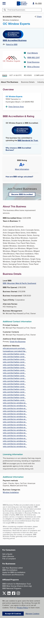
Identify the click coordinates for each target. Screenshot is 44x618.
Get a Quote (15, 75)
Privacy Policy (22, 607)
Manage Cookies (32, 613)
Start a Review (8, 556)
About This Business (9, 82)
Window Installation (11, 492)
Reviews (28, 75)
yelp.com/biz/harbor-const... (14, 354)
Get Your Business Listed (12, 567)
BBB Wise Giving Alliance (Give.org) (17, 586)
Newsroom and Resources (13, 574)
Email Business (33, 62)
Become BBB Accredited (22, 194)
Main (4, 75)
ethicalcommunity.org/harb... (14, 348)
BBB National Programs (11, 588)
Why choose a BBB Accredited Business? (18, 148)
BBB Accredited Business (15, 40)
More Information (22, 169)
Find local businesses (16, 9)
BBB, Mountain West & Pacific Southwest (19, 283)
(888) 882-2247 (33, 57)
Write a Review (33, 67)
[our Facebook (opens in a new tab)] (13, 594)
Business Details (27, 82)
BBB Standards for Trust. (28, 140)
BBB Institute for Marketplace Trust (16, 583)
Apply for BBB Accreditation (13, 572)
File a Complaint (9, 558)
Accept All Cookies (13, 613)
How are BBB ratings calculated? (19, 176)
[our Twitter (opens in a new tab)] (4, 594)
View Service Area (16, 106)
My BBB (38, 3)
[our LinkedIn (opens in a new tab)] (9, 594)
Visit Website (32, 53)
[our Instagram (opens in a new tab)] (18, 594)
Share (39, 17)
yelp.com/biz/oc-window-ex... (15, 403)
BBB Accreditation (9, 570)
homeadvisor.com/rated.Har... (15, 351)
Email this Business (17, 341)
